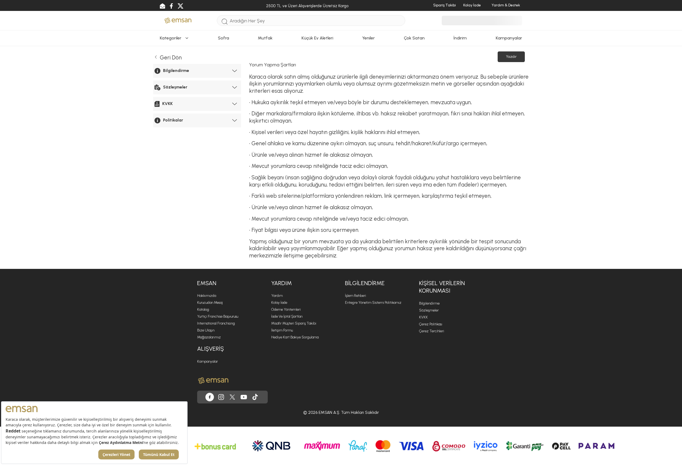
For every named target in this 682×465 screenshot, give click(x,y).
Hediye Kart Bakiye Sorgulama (295, 337)
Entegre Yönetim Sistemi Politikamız (373, 302)
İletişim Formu (282, 330)
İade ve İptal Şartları (287, 316)
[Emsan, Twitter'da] (232, 397)
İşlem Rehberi (355, 295)
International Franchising (216, 323)
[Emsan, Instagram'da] (221, 397)
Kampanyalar (207, 361)
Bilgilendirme (429, 303)
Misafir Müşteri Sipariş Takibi (293, 323)
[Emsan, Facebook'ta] (209, 397)
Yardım (277, 295)
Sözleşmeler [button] (175, 87)
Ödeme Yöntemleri (286, 309)
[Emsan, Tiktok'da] (255, 397)
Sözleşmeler (429, 310)
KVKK (423, 317)
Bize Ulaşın (205, 330)
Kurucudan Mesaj (210, 302)
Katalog (203, 309)
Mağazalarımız (209, 337)
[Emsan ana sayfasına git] (213, 380)
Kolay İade (279, 302)
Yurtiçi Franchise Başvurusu (217, 316)
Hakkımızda (206, 295)
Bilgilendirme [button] (176, 70)
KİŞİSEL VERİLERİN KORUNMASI (442, 287)
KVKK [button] (167, 103)
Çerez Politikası (430, 324)
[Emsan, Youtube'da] (243, 397)
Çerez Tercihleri (431, 331)
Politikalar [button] (173, 120)
